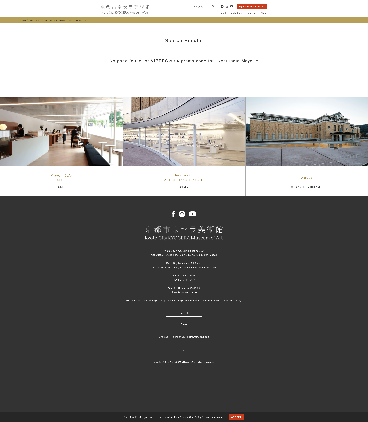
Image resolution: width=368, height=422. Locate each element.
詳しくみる (296, 186)
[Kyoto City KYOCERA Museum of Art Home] (125, 9)
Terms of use (179, 336)
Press (184, 324)
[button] (225, 417)
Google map (314, 186)
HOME (24, 20)
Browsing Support (199, 336)
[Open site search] (213, 6)
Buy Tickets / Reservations (251, 6)
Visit (223, 13)
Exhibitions (235, 13)
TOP (184, 350)
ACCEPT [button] (236, 417)
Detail (60, 186)
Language (199, 6)
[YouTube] (231, 6)
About (264, 13)
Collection (251, 13)
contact (184, 313)
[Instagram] (227, 6)
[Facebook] (222, 6)
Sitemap (163, 336)
